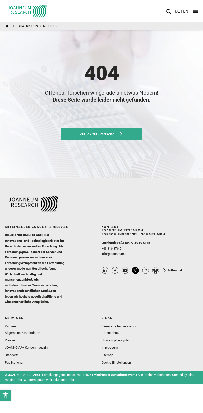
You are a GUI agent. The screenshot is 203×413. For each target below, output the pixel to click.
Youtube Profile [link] (125, 270)
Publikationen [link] (14, 362)
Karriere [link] (10, 326)
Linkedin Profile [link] (105, 270)
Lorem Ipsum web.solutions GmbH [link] (51, 380)
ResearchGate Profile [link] (135, 270)
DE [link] (177, 11)
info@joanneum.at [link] (114, 254)
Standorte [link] (12, 355)
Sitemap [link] (107, 355)
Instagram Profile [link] (145, 270)
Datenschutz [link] (110, 333)
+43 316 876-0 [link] (111, 248)
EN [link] (185, 11)
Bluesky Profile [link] (155, 270)
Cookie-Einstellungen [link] (116, 362)
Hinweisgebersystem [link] (116, 340)
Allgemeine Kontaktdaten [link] (22, 333)
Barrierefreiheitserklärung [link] (119, 326)
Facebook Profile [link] (115, 270)
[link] (5, 395)
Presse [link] (10, 340)
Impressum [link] (110, 347)
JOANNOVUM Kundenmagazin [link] (26, 347)
